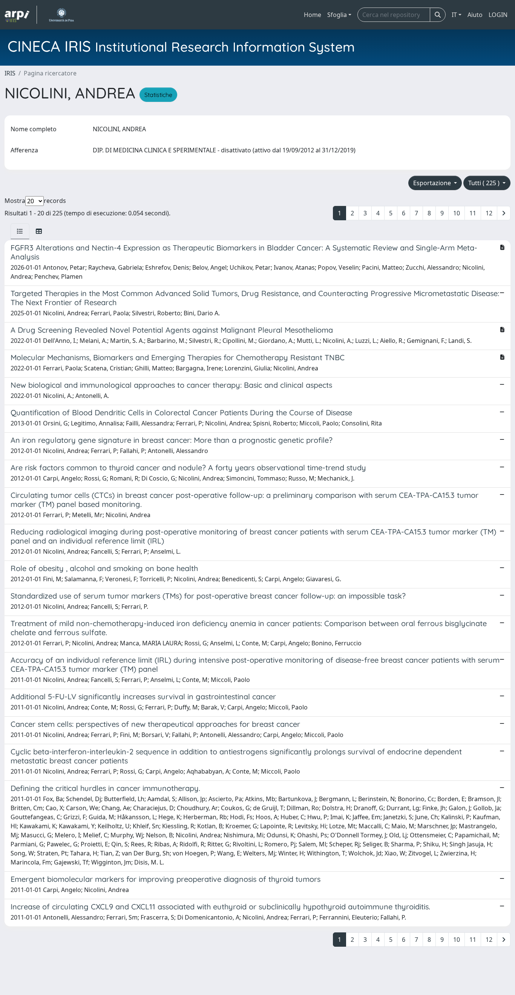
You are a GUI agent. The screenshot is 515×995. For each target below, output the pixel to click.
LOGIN (498, 15)
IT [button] (454, 15)
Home (312, 15)
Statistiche (158, 94)
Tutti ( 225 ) (484, 183)
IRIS (10, 73)
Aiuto (475, 15)
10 (456, 213)
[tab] (20, 231)
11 (472, 213)
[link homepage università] (61, 15)
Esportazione (432, 183)
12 (489, 213)
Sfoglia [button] (337, 15)
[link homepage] (21, 15)
